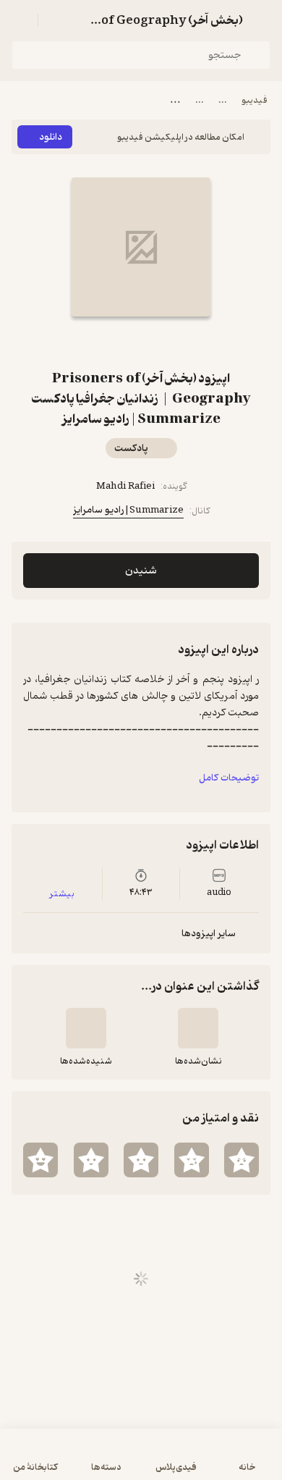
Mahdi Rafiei (125, 486)
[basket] (55, 20)
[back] (261, 20)
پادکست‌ (131, 448)
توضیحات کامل (229, 778)
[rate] (241, 1160)
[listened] (86, 1028)
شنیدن (141, 571)
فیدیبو (255, 100)
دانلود (50, 137)
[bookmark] (158, 342)
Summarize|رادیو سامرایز (128, 510)
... (222, 100)
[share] (123, 342)
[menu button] (20, 20)
